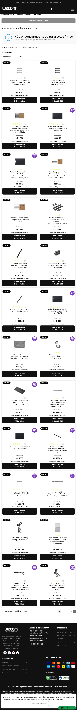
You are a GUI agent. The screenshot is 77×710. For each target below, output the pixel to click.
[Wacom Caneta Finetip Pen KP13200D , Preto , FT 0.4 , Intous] (20, 481)
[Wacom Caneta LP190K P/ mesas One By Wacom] (20, 299)
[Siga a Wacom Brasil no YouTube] (13, 652)
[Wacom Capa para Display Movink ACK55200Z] (20, 436)
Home (12, 15)
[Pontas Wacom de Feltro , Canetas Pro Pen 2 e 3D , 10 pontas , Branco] (20, 70)
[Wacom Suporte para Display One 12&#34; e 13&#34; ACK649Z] (57, 344)
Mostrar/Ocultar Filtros (38, 21)
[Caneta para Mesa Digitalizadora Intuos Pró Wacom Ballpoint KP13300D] (57, 481)
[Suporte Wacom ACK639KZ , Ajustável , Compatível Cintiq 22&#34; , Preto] (57, 573)
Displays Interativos (64, 632)
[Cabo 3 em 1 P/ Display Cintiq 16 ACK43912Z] (20, 527)
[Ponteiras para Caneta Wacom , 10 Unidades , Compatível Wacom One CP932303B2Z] (20, 116)
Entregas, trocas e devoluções (13, 669)
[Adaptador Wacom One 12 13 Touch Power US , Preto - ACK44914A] (57, 253)
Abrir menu (72, 9)
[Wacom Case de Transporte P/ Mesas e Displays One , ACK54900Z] (20, 344)
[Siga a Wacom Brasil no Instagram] (5, 652)
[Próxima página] (74, 611)
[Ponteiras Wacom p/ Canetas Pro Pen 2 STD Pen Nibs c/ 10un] (57, 70)
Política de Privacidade (10, 666)
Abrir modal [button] (52, 9)
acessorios (12, 47)
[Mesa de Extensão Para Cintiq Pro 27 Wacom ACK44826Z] (20, 390)
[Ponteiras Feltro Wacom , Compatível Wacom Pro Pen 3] (20, 207)
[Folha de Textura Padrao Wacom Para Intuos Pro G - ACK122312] (57, 299)
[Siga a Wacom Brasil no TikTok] (17, 652)
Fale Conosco (7, 673)
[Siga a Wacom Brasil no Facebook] (9, 652)
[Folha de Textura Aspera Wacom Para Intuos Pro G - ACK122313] (57, 116)
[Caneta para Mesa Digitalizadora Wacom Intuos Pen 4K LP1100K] (20, 253)
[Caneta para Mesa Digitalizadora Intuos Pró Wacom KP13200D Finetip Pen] (57, 436)
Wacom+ (60, 642)
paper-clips (32, 47)
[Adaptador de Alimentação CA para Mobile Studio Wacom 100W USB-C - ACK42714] (20, 573)
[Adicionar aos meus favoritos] (25, 78)
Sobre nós (5, 662)
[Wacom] (9, 9)
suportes (22, 47)
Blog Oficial (61, 646)
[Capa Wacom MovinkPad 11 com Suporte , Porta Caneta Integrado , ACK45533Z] (57, 527)
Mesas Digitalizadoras (65, 635)
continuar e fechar (39, 703)
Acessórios (61, 639)
